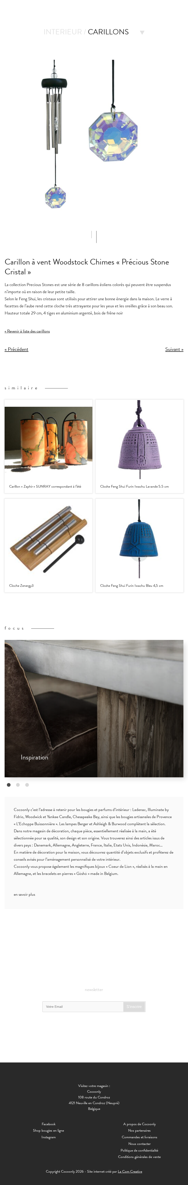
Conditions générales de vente (139, 1157)
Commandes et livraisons (139, 1137)
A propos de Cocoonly (139, 1124)
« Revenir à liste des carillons (27, 331)
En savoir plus (24, 894)
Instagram (48, 1137)
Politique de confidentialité (139, 1150)
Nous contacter (139, 1144)
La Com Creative (130, 1171)
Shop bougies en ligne (48, 1130)
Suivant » (174, 349)
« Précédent (16, 349)
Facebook (48, 1124)
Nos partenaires (139, 1130)
